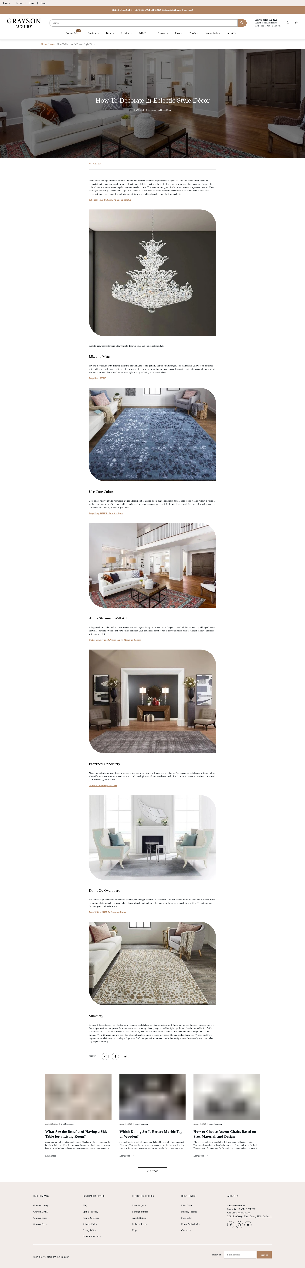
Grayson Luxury (40, 1205)
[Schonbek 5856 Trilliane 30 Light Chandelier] (152, 272)
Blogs (134, 1230)
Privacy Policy (89, 1230)
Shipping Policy (90, 1224)
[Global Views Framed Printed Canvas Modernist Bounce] (152, 701)
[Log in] (288, 22)
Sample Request (139, 1218)
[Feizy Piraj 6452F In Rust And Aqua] (152, 565)
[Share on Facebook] (115, 1056)
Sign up (264, 1255)
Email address (233, 1255)
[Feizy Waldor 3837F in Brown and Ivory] (152, 963)
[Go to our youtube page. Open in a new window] (247, 1224)
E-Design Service (140, 1212)
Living (19, 3)
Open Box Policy (90, 1212)
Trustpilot (216, 1255)
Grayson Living (40, 1212)
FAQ (85, 1205)
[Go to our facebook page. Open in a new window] (230, 1224)
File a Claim (186, 1205)
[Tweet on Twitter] (125, 1056)
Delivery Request (139, 1224)
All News (97, 164)
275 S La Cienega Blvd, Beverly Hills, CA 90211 (249, 1216)
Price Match (186, 1218)
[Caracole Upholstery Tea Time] (152, 837)
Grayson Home (40, 1218)
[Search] (242, 22)
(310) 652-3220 (242, 1213)
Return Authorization (190, 1224)
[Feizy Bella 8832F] (152, 434)
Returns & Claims (91, 1218)
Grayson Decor (40, 1224)
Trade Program (139, 1205)
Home (31, 3)
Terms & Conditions (92, 1236)
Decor (43, 3)
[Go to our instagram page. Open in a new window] (239, 1224)
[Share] (105, 1056)
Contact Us (186, 1230)
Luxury (6, 3)
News (52, 44)
